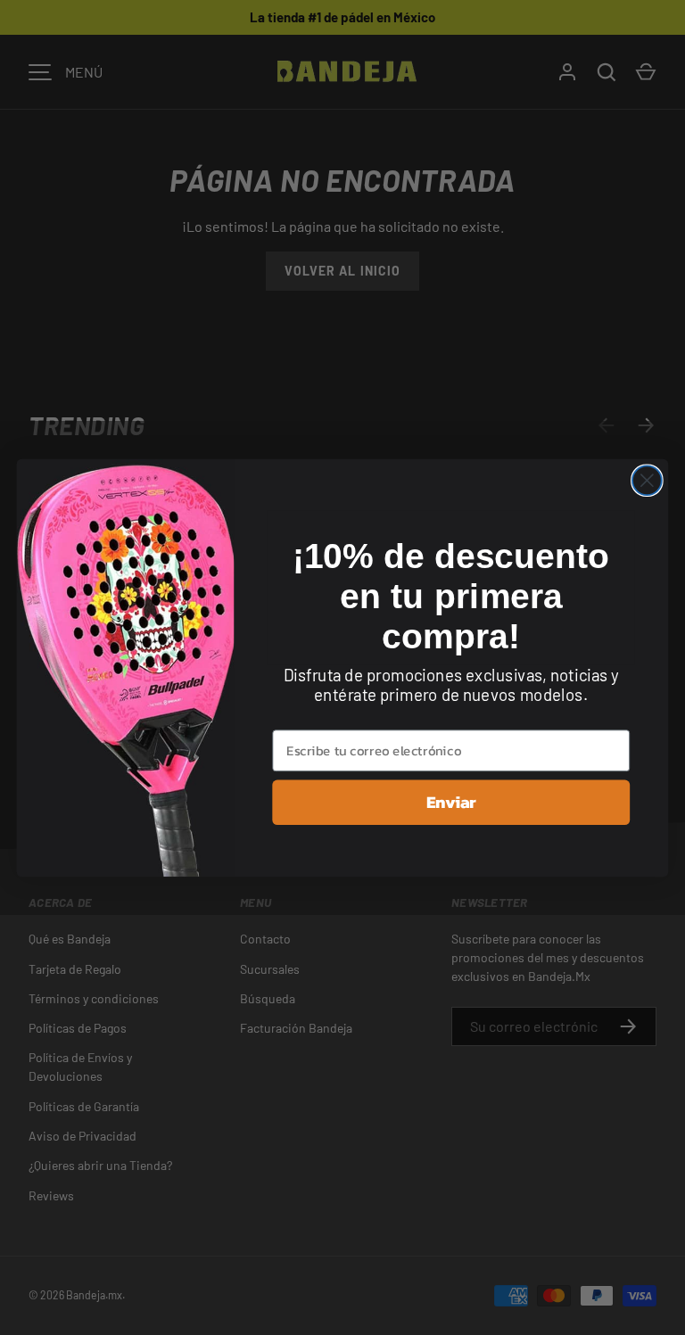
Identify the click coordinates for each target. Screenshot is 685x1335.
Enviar (451, 801)
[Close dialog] (647, 480)
